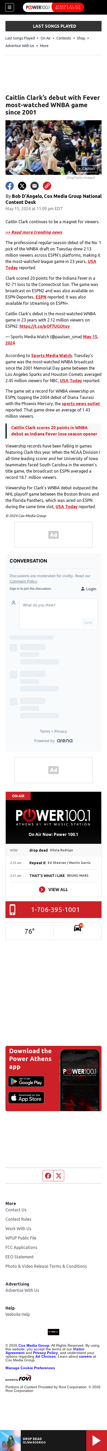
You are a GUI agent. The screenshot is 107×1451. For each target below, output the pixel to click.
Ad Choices (45, 1356)
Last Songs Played (20, 38)
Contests (63, 38)
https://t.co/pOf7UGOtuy (44, 326)
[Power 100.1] (53, 7)
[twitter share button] (22, 186)
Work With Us (18, 1228)
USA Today (71, 380)
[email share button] (34, 186)
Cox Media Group (33, 1345)
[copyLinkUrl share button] (47, 186)
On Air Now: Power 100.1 (53, 834)
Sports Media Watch (51, 355)
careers (85, 1356)
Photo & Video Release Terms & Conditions (46, 1266)
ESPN (41, 297)
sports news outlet (81, 403)
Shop (81, 38)
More (44, 46)
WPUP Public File (20, 1238)
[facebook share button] (9, 186)
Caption (87, 169)
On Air (46, 38)
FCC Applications (21, 1247)
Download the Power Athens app (30, 1058)
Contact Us (15, 1209)
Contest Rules (18, 1219)
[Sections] (9, 7)
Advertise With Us (19, 46)
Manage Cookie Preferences (30, 1368)
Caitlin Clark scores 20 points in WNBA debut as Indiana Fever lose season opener (54, 430)
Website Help (17, 1314)
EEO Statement (19, 1256)
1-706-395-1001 (55, 909)
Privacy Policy (45, 1353)
